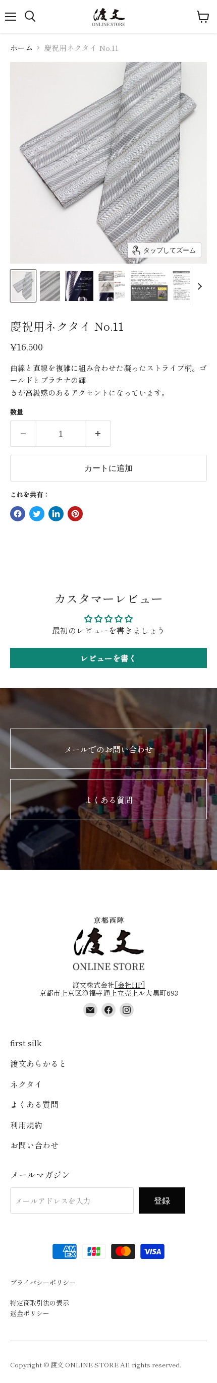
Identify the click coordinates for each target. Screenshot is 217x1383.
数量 (16, 411)
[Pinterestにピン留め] (75, 513)
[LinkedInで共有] (56, 513)
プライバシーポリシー (43, 1282)
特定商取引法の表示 (39, 1302)
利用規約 (26, 1125)
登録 (162, 1200)
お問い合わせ (34, 1145)
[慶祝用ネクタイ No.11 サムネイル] (23, 286)
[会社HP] (130, 985)
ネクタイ (26, 1084)
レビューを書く (108, 658)
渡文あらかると (38, 1063)
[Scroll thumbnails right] (198, 286)
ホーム (21, 47)
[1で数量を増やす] (98, 433)
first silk (25, 1043)
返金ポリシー (29, 1313)
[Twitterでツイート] (36, 513)
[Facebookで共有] (17, 513)
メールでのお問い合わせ (108, 749)
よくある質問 (108, 800)
